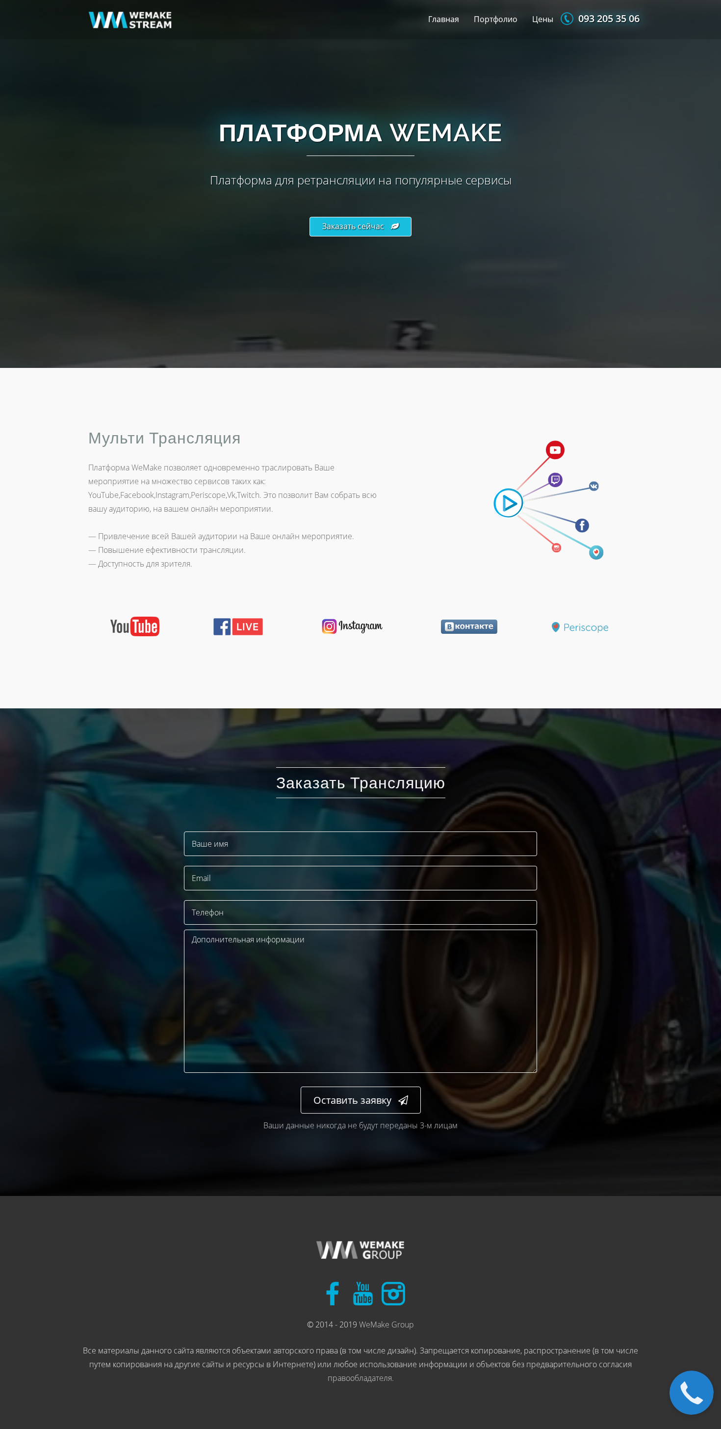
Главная (443, 19)
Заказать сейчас (353, 226)
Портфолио (495, 19)
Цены (542, 19)
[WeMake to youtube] (363, 1291)
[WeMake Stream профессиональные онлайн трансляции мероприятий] (360, 1251)
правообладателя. (361, 1378)
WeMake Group (386, 1324)
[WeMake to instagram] (393, 1291)
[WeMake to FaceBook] (332, 1291)
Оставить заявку (352, 1100)
